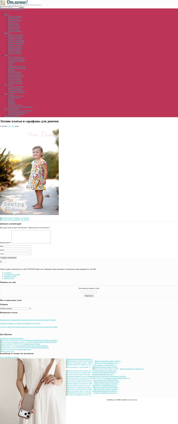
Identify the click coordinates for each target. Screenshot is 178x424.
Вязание (7, 33)
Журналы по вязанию (15, 44)
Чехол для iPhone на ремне (9, 357)
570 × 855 (11, 126)
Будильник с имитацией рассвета (11, 338)
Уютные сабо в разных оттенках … (104, 372)
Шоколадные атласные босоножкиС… (79, 359)
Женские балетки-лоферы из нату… (107, 363)
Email (2, 250)
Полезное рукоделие (15, 83)
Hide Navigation (17, 9)
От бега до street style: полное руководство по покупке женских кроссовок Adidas (28, 327)
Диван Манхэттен (24, 349)
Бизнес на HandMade (11, 109)
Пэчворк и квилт (14, 26)
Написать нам (9, 278)
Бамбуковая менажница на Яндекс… (105, 391)
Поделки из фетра (14, 74)
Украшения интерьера (16, 90)
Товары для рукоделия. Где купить (20, 111)
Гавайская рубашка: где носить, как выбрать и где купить (20, 323)
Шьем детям (12, 22)
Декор (6, 55)
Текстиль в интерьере (15, 87)
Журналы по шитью (15, 16)
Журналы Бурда (13, 18)
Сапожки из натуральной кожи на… (117, 378)
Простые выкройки (15, 31)
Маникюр (11, 101)
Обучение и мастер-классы (17, 112)
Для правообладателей (12, 274)
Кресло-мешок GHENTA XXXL (45, 342)
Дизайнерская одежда (15, 96)
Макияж (11, 99)
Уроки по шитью (14, 27)
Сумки (10, 64)
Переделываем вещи (15, 57)
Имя (1, 246)
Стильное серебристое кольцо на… (105, 393)
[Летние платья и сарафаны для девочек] (29, 214)
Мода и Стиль (9, 94)
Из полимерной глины (16, 75)
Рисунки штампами (15, 81)
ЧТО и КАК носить (15, 105)
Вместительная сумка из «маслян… (106, 389)
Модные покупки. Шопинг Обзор (20, 107)
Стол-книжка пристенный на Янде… (106, 380)
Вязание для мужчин (15, 37)
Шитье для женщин (15, 20)
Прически (11, 103)
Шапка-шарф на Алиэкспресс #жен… (107, 382)
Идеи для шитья (13, 29)
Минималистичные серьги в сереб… (105, 367)
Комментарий (5, 243)
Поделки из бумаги (15, 77)
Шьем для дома (13, 24)
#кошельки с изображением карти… (105, 385)
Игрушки (11, 63)
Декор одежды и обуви (16, 59)
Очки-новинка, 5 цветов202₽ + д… (105, 365)
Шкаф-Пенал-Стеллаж (32, 344)
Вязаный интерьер (14, 50)
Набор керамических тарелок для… (132, 369)
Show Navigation (5, 9)
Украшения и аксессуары (17, 66)
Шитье (6, 14)
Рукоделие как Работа (15, 114)
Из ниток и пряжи (14, 79)
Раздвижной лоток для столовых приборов (32, 346)
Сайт (2, 254)
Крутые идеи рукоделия (16, 61)
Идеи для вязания (14, 51)
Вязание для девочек (15, 39)
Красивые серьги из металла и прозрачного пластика (107, 376)
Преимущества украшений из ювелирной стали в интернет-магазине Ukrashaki (28, 320)
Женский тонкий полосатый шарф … (106, 387)
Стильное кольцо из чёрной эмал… (105, 371)
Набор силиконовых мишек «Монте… (108, 361)
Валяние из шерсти (15, 72)
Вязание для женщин (15, 35)
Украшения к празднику (16, 92)
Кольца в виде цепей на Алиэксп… (106, 383)
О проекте (7, 273)
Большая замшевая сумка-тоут (102, 374)
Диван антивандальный (40, 347)
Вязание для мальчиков (16, 40)
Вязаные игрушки (14, 46)
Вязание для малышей (16, 42)
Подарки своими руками (17, 68)
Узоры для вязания (14, 53)
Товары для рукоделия (12, 116)
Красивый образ (14, 98)
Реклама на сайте (10, 276)
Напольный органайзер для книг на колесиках (41, 340)
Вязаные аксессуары (15, 48)
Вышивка (11, 70)
